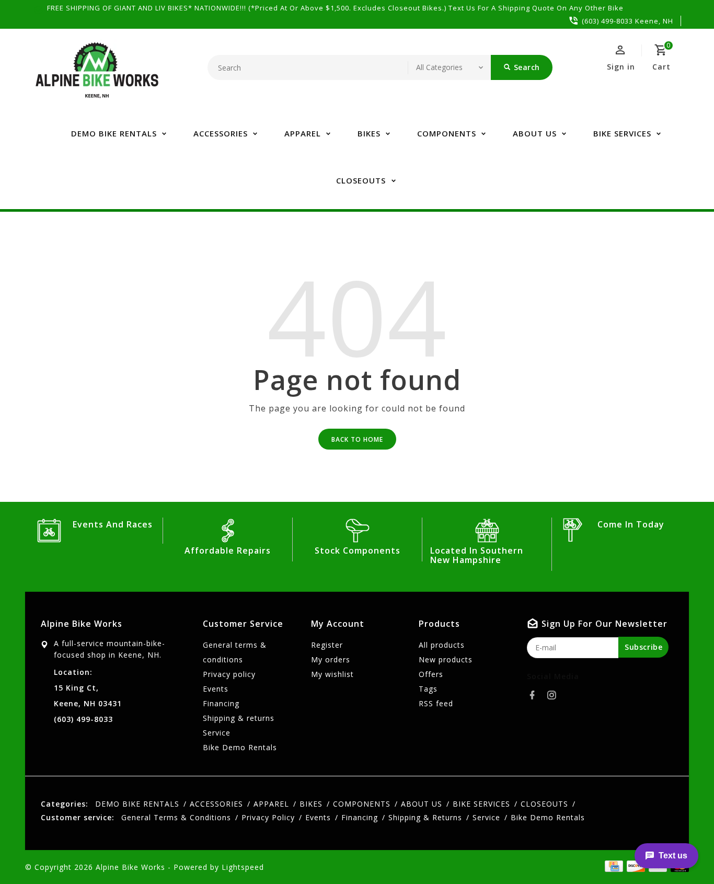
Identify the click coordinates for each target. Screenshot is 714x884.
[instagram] (554, 695)
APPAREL (302, 133)
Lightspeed (243, 867)
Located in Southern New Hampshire (476, 555)
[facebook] (535, 695)
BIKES (369, 133)
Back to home (357, 439)
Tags (428, 689)
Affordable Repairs (228, 550)
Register (327, 645)
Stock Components (357, 550)
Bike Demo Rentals (240, 747)
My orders (330, 659)
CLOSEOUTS (361, 180)
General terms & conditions (235, 652)
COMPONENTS (446, 133)
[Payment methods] (612, 866)
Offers (431, 674)
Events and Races (113, 524)
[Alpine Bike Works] (97, 75)
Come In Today (630, 524)
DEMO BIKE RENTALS (114, 133)
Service (217, 733)
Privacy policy (229, 674)
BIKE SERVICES (622, 133)
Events (215, 689)
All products (442, 645)
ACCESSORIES (220, 133)
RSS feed (436, 703)
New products (446, 659)
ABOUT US (535, 133)
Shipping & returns (238, 718)
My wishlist (332, 674)
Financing (221, 703)
